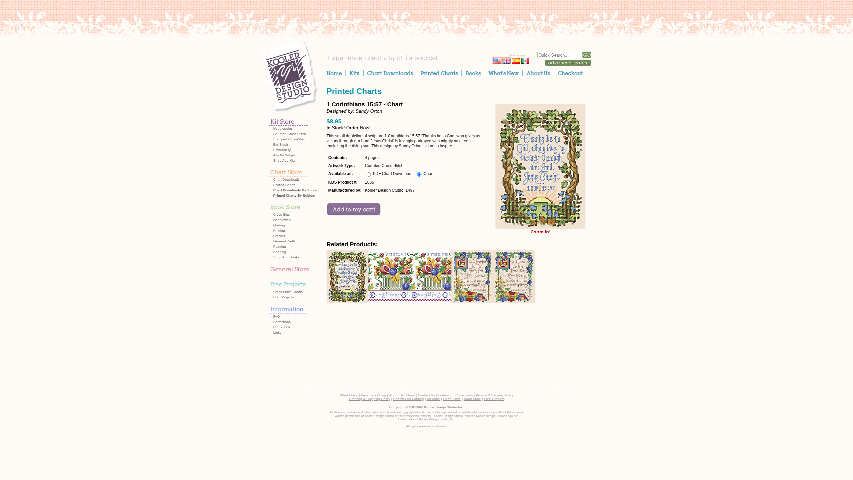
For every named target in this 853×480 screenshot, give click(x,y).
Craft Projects (283, 297)
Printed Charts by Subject (294, 195)
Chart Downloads (286, 179)
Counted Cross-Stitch (289, 134)
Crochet (279, 236)
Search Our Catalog (408, 399)
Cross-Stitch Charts (288, 292)
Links (277, 332)
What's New (349, 395)
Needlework (282, 220)
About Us (396, 395)
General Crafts (284, 241)
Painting (279, 246)
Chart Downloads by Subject (296, 190)
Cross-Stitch (282, 214)
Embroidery (282, 150)
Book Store (472, 399)
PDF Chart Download (392, 173)
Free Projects (494, 399)
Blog (382, 395)
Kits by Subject (285, 155)
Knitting (279, 230)
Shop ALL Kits (284, 160)
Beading (279, 252)
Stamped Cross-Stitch (290, 139)
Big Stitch (280, 144)
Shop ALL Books (286, 257)
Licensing (445, 395)
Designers (368, 395)
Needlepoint (282, 128)
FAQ (276, 316)
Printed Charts (284, 185)
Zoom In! (540, 231)
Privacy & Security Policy (494, 395)
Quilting (279, 225)
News (411, 395)
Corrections (282, 322)
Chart (428, 173)
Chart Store (452, 399)
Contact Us (281, 327)
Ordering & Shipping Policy (369, 399)
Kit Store (433, 399)
